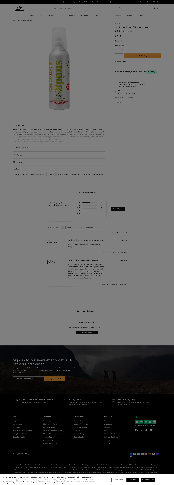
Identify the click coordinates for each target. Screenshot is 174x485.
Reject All (133, 480)
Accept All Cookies (148, 480)
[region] (87, 479)
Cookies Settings (118, 480)
